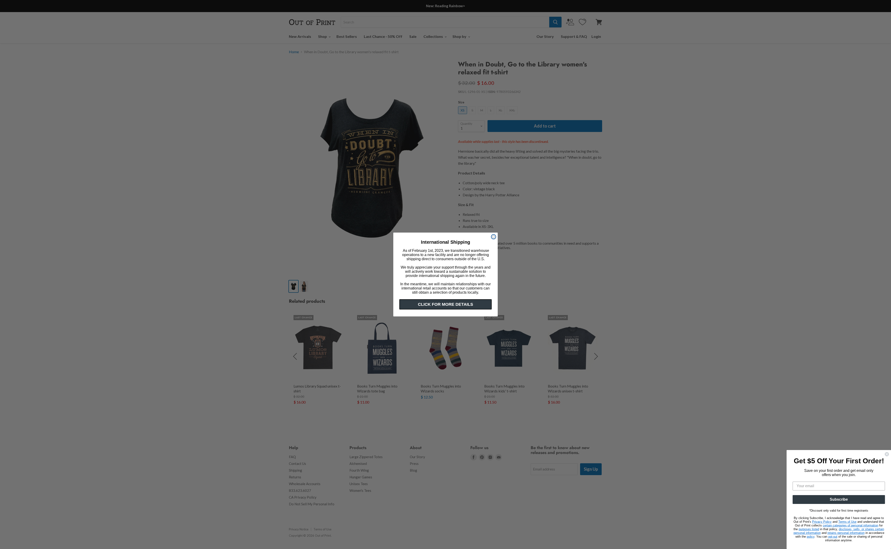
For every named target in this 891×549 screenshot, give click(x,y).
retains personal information (846, 533)
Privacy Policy (822, 521)
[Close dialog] (493, 236)
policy (810, 536)
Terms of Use (847, 521)
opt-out (832, 536)
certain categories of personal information (850, 525)
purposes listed (809, 529)
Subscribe (839, 499)
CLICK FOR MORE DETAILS (445, 304)
